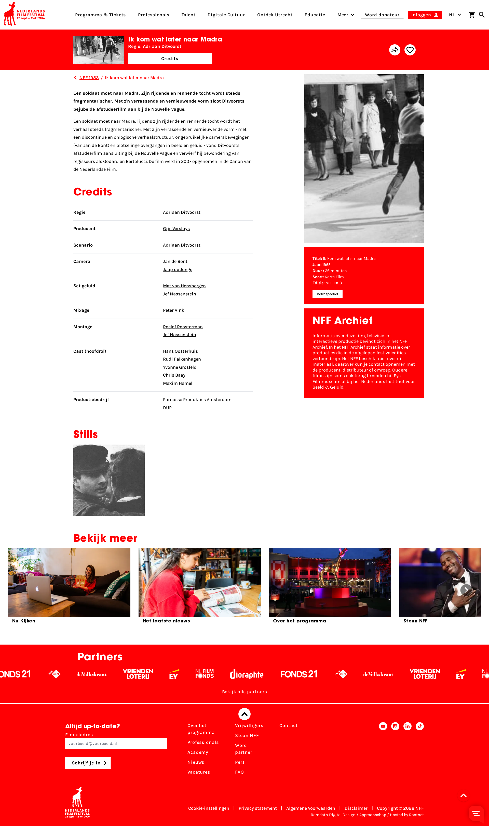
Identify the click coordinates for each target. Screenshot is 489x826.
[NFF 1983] (75, 78)
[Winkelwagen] (472, 15)
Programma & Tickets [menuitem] (100, 14)
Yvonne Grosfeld (180, 367)
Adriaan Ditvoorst (181, 212)
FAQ (239, 772)
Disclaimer (356, 808)
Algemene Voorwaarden (310, 808)
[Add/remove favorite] (410, 49)
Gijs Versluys (176, 228)
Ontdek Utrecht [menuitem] (275, 14)
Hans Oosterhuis (180, 351)
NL (452, 15)
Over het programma (201, 729)
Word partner (243, 749)
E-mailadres (79, 734)
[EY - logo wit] (126, 674)
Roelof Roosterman (183, 327)
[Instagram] (395, 750)
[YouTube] (383, 750)
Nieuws (195, 762)
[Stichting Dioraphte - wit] (198, 674)
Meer (343, 14)
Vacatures (198, 772)
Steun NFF (247, 735)
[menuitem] (343, 14)
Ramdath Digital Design (333, 814)
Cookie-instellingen (208, 808)
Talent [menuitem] (188, 14)
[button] (465, 795)
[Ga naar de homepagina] (24, 14)
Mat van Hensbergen (184, 286)
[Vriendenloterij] (90, 674)
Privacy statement (258, 808)
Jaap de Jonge (177, 269)
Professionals (203, 742)
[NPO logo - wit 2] (293, 674)
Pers (240, 762)
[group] (69, 588)
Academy (197, 752)
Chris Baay (174, 375)
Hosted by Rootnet (407, 814)
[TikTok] (420, 750)
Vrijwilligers (249, 725)
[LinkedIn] (407, 750)
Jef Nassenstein (179, 294)
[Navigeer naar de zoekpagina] (482, 15)
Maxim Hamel (177, 383)
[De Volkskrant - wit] (43, 674)
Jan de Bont (175, 261)
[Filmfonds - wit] (156, 674)
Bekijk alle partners (244, 691)
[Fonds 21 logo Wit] (251, 674)
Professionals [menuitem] (153, 14)
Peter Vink (173, 310)
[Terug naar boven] (244, 714)
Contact (288, 725)
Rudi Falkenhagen (182, 359)
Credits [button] (170, 58)
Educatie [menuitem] (315, 14)
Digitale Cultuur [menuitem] (226, 14)
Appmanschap (372, 814)
